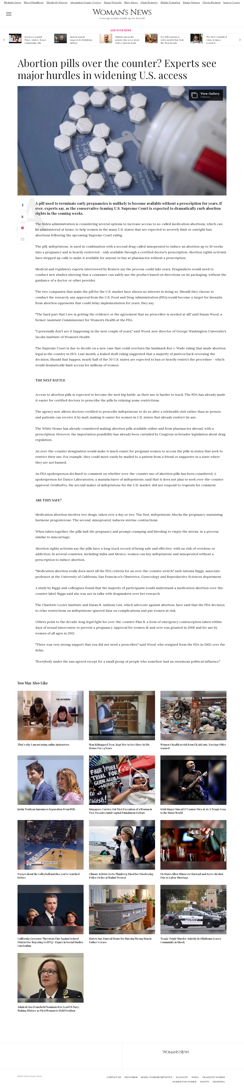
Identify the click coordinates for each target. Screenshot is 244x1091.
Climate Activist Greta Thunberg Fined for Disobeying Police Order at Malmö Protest (121, 875)
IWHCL (195, 1077)
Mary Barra (131, 2)
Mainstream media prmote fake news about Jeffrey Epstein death (82, 39)
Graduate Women (213, 1077)
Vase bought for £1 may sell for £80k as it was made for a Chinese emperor (217, 39)
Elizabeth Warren (56, 2)
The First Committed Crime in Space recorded (171, 39)
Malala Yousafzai (170, 2)
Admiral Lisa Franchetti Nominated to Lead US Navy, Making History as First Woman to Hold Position (48, 1008)
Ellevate (182, 1077)
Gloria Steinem (211, 2)
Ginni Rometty (149, 2)
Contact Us (114, 1077)
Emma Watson (191, 2)
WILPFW (204, 1081)
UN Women (131, 1077)
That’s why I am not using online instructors (43, 744)
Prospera (219, 1081)
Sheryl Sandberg (34, 2)
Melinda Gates (12, 2)
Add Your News (120, 30)
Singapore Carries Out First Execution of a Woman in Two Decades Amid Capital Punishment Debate (120, 811)
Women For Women (184, 1081)
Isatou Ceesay (231, 2)
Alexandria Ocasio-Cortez (85, 2)
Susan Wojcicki (112, 2)
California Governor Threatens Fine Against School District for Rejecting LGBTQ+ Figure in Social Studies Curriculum (50, 942)
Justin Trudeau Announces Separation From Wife (46, 809)
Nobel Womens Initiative (156, 1077)
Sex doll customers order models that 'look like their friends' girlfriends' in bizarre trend (126, 39)
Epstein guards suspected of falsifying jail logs (36, 39)
